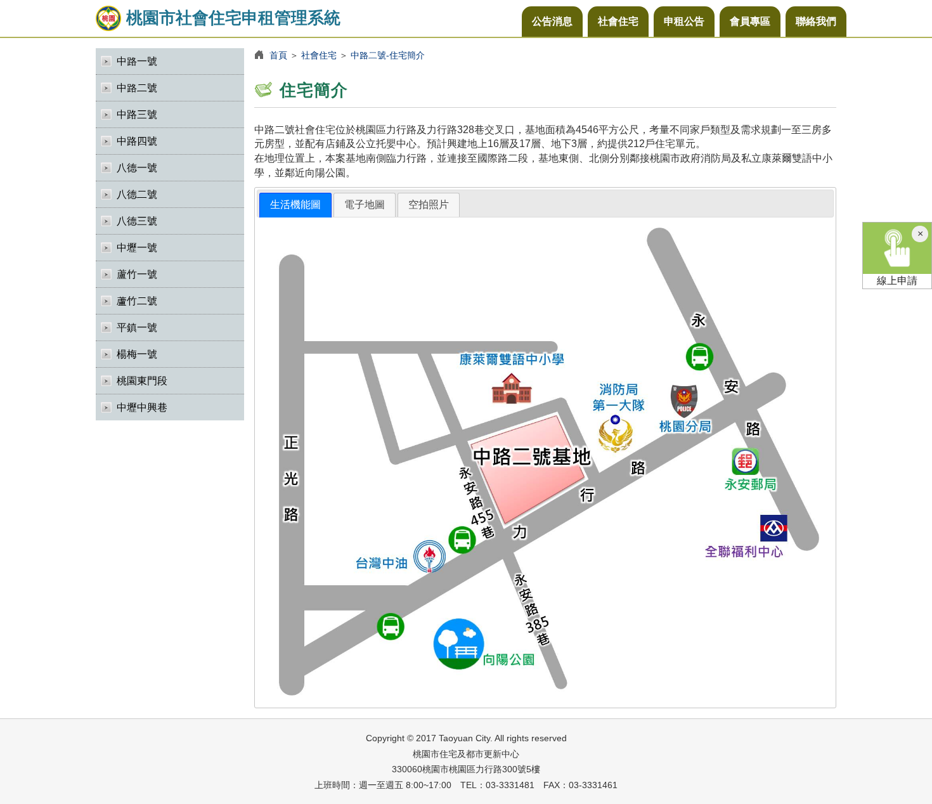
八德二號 (137, 194)
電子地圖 (364, 204)
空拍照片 (428, 204)
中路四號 (137, 141)
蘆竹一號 (137, 274)
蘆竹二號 (137, 300)
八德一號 (137, 167)
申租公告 (684, 21)
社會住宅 (618, 21)
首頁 (278, 55)
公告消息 (552, 21)
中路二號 (137, 87)
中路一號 (137, 61)
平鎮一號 (137, 327)
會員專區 (750, 21)
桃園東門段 (142, 380)
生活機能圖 (295, 204)
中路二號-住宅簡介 (388, 55)
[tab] (295, 205)
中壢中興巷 (142, 407)
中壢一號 (137, 247)
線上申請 (897, 280)
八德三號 (137, 221)
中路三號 (137, 114)
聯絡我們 (816, 21)
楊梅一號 (137, 354)
